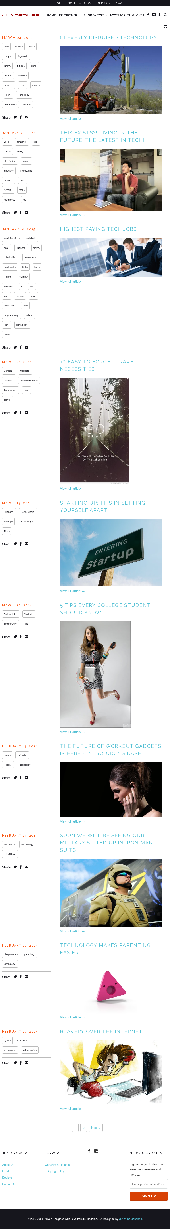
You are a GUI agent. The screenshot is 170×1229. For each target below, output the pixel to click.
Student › (29, 614)
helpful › (8, 75)
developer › (30, 257)
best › (7, 247)
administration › (12, 238)
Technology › (10, 390)
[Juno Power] (21, 14)
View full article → (72, 118)
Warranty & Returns (57, 1164)
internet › (23, 276)
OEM (5, 1171)
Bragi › (7, 755)
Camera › (9, 370)
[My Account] (159, 15)
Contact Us (9, 1184)
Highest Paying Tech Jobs (98, 229)
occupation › (10, 305)
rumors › (8, 189)
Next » (95, 1127)
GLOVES (138, 15)
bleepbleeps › (11, 954)
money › (20, 296)
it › (22, 286)
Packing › (9, 380)
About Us (8, 1164)
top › (25, 199)
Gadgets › (25, 370)
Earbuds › (22, 755)
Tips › (26, 390)
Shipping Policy (55, 1171)
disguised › (22, 56)
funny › (7, 65)
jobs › (7, 296)
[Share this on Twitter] (14, 117)
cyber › (7, 1040)
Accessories (120, 15)
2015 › (7, 141)
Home (51, 15)
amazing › (22, 141)
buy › (6, 46)
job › (32, 286)
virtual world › (30, 1050)
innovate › (9, 170)
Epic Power (69, 15)
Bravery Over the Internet (101, 1031)
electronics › (10, 161)
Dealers (7, 1177)
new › (23, 85)
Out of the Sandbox (130, 1219)
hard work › (10, 267)
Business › (21, 247)
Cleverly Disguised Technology (108, 37)
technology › (24, 94)
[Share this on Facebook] (20, 117)
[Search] (165, 15)
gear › (34, 65)
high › (25, 267)
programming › (11, 315)
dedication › (12, 257)
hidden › (22, 75)
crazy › (7, 56)
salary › (29, 315)
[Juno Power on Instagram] (154, 15)
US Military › (10, 854)
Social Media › (28, 511)
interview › (9, 286)
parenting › (30, 954)
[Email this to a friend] (25, 117)
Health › (8, 764)
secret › (36, 85)
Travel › (8, 399)
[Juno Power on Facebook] (148, 15)
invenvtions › (26, 170)
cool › (32, 46)
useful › (27, 104)
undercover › (10, 104)
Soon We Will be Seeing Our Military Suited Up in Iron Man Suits (106, 842)
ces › (36, 141)
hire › (37, 267)
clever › (19, 46)
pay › (25, 305)
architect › (31, 238)
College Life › (11, 614)
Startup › (8, 521)
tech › (9, 94)
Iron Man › (9, 844)
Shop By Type (95, 15)
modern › (9, 85)
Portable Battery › (29, 380)
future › (21, 65)
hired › (9, 276)
